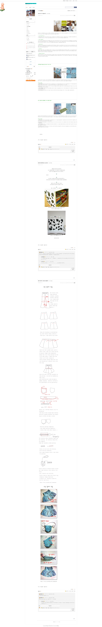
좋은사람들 (28, 71)
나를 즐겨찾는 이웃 (29, 72)
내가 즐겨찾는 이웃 (29, 68)
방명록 (30, 7)
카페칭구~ (28, 70)
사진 (74, 10)
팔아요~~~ (28, 30)
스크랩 (28, 38)
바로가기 (70, 0)
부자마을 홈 (67, 0)
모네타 (73, 0)
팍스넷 (76, 0)
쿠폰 (31, 79)
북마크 (34, 7)
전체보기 (28, 23)
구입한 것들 (28, 33)
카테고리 (27, 21)
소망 (27, 79)
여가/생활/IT (41, 586)
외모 (27, 29)
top (74, 618)
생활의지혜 (45, 586)
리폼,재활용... (49, 13)
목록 (71, 10)
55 (28, 76)
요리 (27, 27)
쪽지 (27, 7)
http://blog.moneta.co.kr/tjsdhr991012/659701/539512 (67, 15)
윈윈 (28, 66)
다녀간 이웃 (28, 74)
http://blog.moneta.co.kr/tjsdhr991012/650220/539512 (67, 282)
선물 (29, 79)
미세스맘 (28, 17)
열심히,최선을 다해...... (30, 53)
